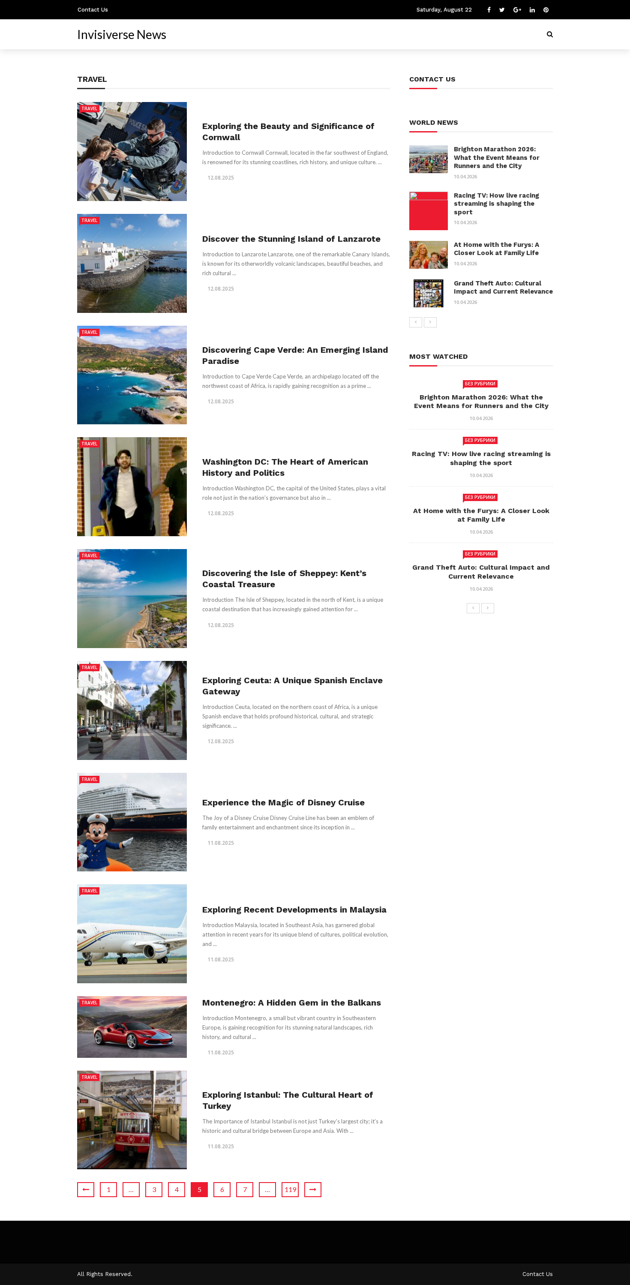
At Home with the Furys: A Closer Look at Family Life (496, 249)
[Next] (430, 322)
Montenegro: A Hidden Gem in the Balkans (291, 1002)
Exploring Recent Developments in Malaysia (294, 909)
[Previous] (415, 322)
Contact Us (93, 9)
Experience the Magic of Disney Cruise (283, 802)
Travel (89, 108)
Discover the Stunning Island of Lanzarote (291, 239)
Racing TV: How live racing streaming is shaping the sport (496, 204)
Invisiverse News (121, 34)
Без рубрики (480, 384)
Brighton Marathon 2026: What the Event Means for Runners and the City (497, 157)
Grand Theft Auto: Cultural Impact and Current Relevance (503, 287)
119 (290, 1189)
